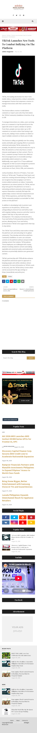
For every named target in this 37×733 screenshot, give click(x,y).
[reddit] (23, 517)
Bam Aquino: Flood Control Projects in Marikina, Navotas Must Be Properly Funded (23, 674)
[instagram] (20, 15)
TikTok (8, 35)
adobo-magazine (7, 52)
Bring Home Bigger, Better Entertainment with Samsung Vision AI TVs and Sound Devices (17, 484)
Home (3, 35)
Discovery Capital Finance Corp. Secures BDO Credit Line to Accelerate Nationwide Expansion (18, 454)
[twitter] (16, 15)
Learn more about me (10, 419)
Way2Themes (17, 728)
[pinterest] (24, 15)
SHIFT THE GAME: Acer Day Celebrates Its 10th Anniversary (21, 654)
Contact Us (25, 720)
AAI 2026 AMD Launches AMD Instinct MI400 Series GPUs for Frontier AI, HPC (16, 439)
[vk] (6, 522)
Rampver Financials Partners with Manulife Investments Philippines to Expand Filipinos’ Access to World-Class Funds (18, 468)
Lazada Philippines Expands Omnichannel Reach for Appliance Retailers (17, 498)
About (18, 720)
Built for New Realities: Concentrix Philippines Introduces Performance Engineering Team (23, 664)
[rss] (31, 522)
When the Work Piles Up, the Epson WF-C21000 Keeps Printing (22, 710)
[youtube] (23, 522)
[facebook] (13, 15)
